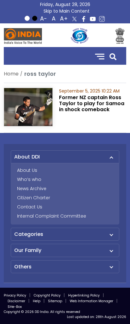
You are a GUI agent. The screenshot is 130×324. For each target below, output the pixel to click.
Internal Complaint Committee (51, 216)
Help (36, 301)
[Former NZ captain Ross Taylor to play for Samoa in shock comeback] (28, 106)
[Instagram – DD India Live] (102, 19)
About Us (27, 170)
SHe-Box (15, 306)
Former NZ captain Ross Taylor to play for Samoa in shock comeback (91, 103)
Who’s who (29, 179)
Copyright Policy (47, 295)
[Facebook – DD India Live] (83, 19)
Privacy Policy (15, 295)
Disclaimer (16, 301)
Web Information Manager (91, 301)
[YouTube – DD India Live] (93, 19)
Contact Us (29, 207)
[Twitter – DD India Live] (74, 19)
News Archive (31, 188)
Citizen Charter (33, 198)
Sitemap (55, 301)
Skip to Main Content (67, 11)
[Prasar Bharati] (79, 36)
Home (11, 73)
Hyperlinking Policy (84, 295)
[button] (112, 56)
